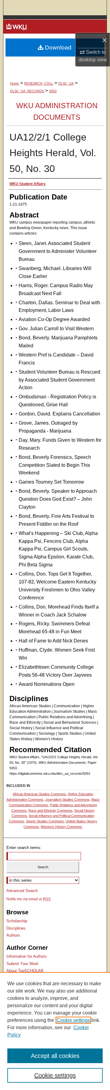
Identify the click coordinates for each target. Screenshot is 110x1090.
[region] (55, 1031)
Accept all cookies (55, 1055)
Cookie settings (73, 1020)
